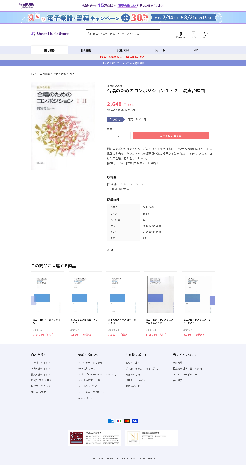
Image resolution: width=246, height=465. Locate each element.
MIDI (196, 50)
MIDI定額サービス (88, 368)
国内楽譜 (49, 50)
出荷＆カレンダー (135, 380)
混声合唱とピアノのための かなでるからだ (161, 322)
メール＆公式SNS (88, 386)
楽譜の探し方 (133, 374)
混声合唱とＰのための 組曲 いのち (197, 322)
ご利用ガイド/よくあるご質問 (142, 368)
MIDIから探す (38, 392)
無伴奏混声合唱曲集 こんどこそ (84, 322)
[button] (123, 33)
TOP (33, 73)
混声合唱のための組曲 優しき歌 (122, 322)
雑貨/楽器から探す (41, 380)
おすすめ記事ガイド (89, 380)
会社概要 (178, 380)
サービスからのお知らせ (91, 392)
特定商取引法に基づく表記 (187, 368)
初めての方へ (133, 362)
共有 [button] (113, 249)
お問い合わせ (133, 386)
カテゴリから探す (41, 362)
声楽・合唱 (60, 73)
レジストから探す (41, 386)
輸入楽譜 (86, 50)
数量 (109, 128)
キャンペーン (85, 398)
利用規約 (178, 362)
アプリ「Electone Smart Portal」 (98, 374)
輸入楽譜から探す (41, 374)
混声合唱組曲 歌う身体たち (46, 322)
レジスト (160, 50)
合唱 (72, 73)
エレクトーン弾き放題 (90, 362)
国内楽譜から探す (41, 368)
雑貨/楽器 (123, 50)
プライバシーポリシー (185, 374)
